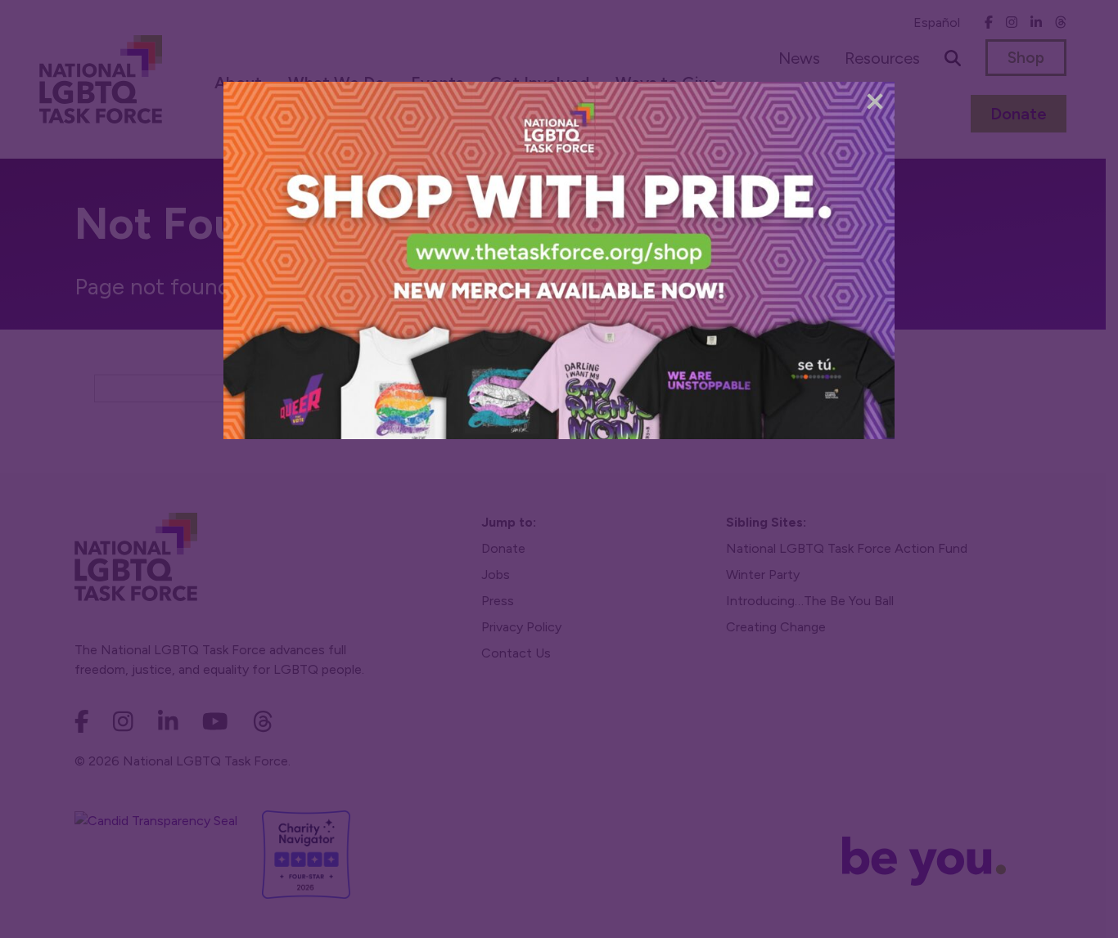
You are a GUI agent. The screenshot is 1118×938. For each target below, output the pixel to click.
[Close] (875, 101)
